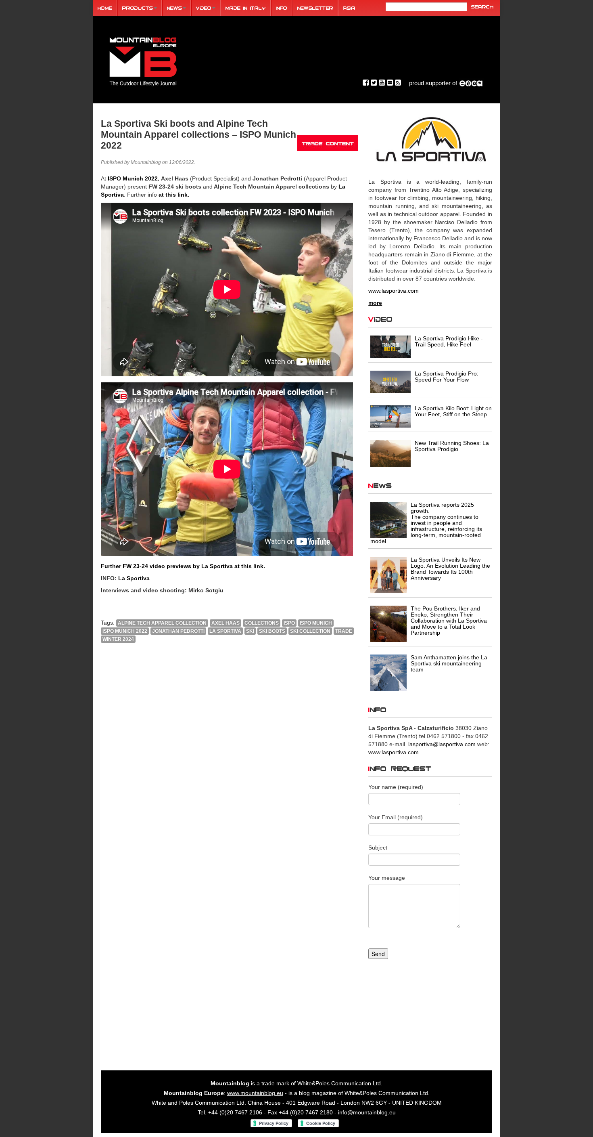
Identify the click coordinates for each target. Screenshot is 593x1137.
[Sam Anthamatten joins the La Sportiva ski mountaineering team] (388, 672)
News (174, 7)
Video (203, 7)
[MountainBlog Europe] (143, 59)
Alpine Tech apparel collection (162, 623)
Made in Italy (246, 7)
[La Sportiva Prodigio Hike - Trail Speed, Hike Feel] (390, 346)
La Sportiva (134, 578)
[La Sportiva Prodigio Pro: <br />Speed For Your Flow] (390, 381)
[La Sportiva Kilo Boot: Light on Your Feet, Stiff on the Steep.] (390, 416)
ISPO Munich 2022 (133, 178)
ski (250, 631)
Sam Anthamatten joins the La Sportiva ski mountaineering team (449, 663)
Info (281, 7)
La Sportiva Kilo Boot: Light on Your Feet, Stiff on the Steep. (453, 411)
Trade (343, 631)
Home (105, 7)
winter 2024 (118, 639)
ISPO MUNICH (316, 623)
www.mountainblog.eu (255, 1093)
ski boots (272, 631)
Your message (386, 878)
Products (137, 7)
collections (261, 623)
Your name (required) (395, 787)
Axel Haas (225, 623)
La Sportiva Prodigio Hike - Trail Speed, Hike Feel (449, 341)
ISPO (289, 623)
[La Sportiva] (430, 139)
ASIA (349, 7)
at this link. (174, 194)
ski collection (310, 631)
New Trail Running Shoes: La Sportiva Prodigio (452, 446)
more (375, 303)
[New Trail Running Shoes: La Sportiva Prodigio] (390, 452)
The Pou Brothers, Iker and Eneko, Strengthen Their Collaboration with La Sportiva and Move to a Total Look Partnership (449, 620)
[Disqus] (229, 759)
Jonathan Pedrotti (178, 631)
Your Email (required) (395, 817)
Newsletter (315, 7)
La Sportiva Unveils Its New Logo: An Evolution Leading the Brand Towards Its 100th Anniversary (450, 568)
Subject (377, 847)
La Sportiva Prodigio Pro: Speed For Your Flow (446, 376)
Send (378, 954)
